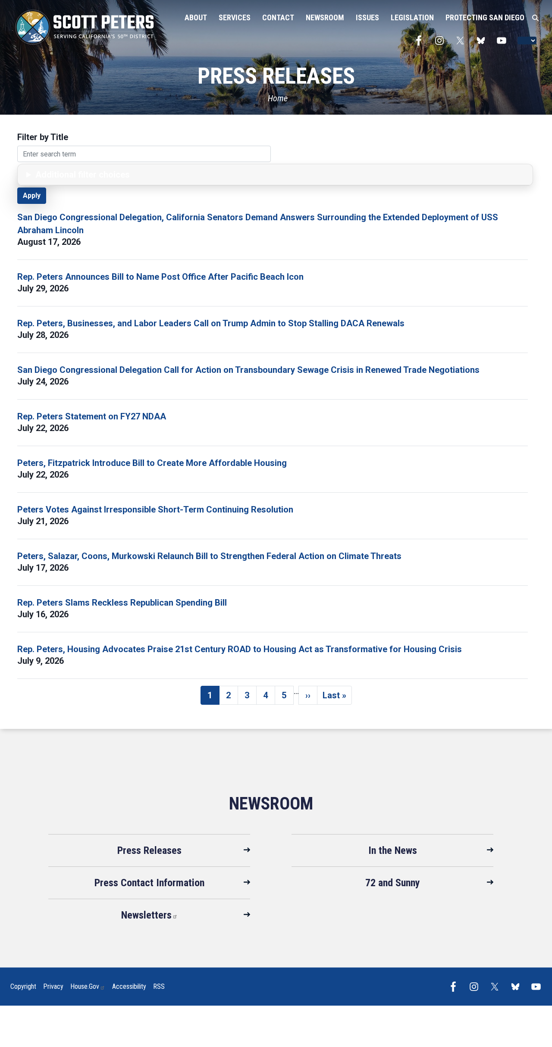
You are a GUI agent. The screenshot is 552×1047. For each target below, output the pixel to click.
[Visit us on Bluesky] (483, 40)
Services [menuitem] (235, 17)
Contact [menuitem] (278, 17)
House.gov (84, 986)
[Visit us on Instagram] (441, 40)
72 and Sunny (392, 883)
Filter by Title (42, 137)
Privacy (53, 986)
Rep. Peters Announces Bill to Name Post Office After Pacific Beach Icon (160, 277)
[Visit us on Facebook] (421, 40)
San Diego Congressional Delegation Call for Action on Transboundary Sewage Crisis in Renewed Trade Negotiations (248, 370)
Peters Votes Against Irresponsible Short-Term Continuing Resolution (155, 509)
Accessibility (129, 986)
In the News (392, 850)
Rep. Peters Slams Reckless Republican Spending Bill (122, 602)
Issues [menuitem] (367, 17)
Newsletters (146, 915)
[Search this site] (535, 18)
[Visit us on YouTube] (503, 40)
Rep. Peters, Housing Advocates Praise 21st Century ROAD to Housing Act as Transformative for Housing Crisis (239, 649)
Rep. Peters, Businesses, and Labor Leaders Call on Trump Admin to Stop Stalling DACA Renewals (211, 323)
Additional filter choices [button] (82, 174)
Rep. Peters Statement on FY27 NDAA (91, 416)
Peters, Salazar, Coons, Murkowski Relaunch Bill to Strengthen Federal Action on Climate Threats (209, 556)
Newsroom (271, 804)
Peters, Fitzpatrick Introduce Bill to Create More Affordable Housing (152, 463)
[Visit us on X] (462, 40)
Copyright (23, 986)
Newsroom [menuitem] (325, 17)
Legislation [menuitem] (412, 17)
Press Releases (149, 850)
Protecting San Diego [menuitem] (484, 17)
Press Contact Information (149, 883)
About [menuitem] (196, 17)
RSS (159, 986)
